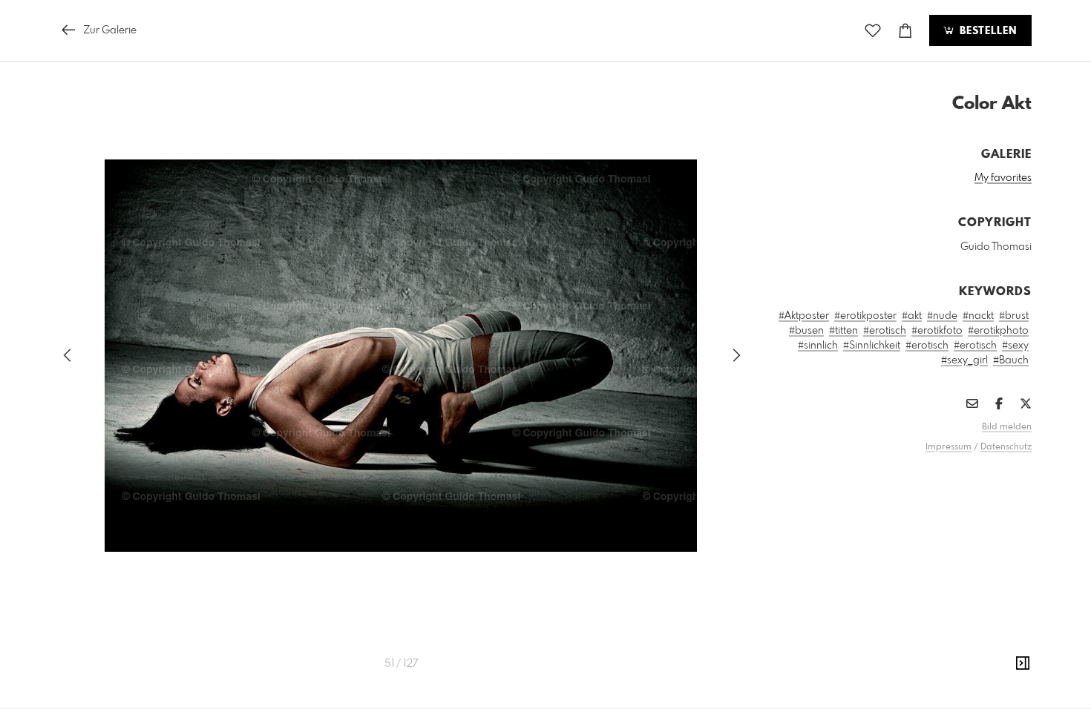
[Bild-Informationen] (1023, 664)
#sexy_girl (964, 360)
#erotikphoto (998, 331)
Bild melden (1007, 427)
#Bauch (1011, 360)
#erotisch (884, 331)
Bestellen (986, 31)
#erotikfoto (937, 331)
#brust (1014, 316)
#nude (942, 316)
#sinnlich (818, 345)
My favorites (1003, 178)
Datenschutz (1006, 447)
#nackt (978, 316)
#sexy (1015, 345)
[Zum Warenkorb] (905, 31)
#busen (806, 331)
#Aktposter (804, 316)
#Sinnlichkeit (871, 345)
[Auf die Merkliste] (873, 31)
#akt (912, 316)
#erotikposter (865, 316)
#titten (843, 331)
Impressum (948, 447)
